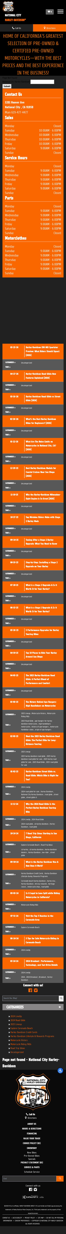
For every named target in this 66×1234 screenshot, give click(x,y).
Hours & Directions (31, 1128)
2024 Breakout (32, 976)
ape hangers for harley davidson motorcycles (36, 722)
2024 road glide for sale (30, 791)
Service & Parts (32, 1167)
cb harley (25, 849)
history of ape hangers (41, 726)
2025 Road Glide (27, 720)
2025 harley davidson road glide (33, 755)
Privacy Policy (30, 1217)
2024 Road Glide (17, 1020)
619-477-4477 (19, 112)
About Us (31, 1124)
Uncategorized (17, 1052)
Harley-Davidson (47, 791)
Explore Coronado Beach (21, 1028)
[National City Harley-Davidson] (14, 7)
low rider (46, 852)
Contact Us (6, 1217)
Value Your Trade (31, 1138)
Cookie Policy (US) (32, 1143)
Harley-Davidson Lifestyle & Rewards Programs (32, 1036)
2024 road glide (27, 823)
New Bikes (32, 1152)
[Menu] (60, 12)
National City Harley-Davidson (16, 81)
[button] (60, 1071)
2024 (23, 976)
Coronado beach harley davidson (34, 880)
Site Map (41, 1217)
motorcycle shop (34, 886)
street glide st (31, 797)
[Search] (61, 998)
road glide (49, 794)
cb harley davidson (41, 823)
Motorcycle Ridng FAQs (20, 1044)
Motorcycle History (19, 1040)
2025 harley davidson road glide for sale (38, 757)
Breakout (43, 976)
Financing (32, 1133)
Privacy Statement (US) (32, 1162)
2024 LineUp (16, 1016)
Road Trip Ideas (17, 1048)
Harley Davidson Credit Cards (23, 1032)
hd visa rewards (41, 883)
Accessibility (17, 1217)
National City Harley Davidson (32, 794)
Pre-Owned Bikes (32, 1155)
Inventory (32, 1148)
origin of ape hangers (43, 729)
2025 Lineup (16, 1024)
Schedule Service (32, 1171)
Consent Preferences (22, 1220)
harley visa (51, 880)
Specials (31, 1158)
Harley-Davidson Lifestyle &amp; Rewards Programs (39, 874)
